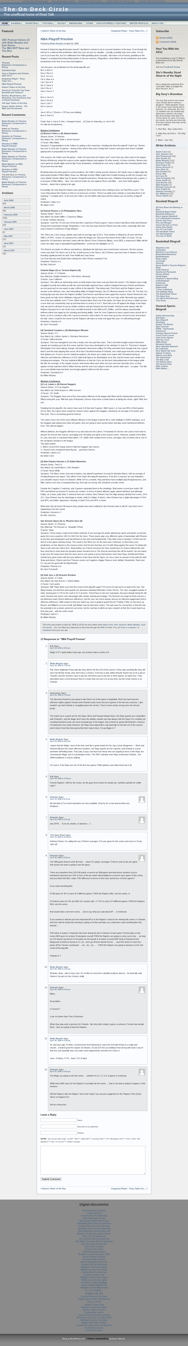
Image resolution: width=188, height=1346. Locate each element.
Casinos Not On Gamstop (94, 1215)
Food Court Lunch (165, 335)
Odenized (160, 283)
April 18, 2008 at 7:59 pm (60, 695)
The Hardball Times (165, 231)
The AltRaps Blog (164, 292)
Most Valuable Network (167, 346)
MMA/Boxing (76, 23)
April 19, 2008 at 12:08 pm (60, 837)
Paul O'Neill (161, 189)
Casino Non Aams (94, 1249)
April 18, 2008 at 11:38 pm (60, 778)
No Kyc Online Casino (94, 1310)
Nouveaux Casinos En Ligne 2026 (94, 1317)
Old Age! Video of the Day (14, 103)
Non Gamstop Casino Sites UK (94, 1231)
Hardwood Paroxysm (166, 272)
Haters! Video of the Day (13, 87)
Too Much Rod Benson (167, 298)
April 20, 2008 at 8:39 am (60, 857)
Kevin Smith (162, 180)
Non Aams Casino (94, 1246)
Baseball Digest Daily (166, 212)
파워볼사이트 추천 (94, 1293)
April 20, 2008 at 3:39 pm (60, 1040)
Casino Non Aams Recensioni (94, 1315)
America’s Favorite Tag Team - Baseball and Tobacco (16, 91)
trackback (47, 630)
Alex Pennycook (163, 156)
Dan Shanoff (162, 320)
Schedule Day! (9, 70)
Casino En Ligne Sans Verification (94, 1325)
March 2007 (9, 250)
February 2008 (10, 215)
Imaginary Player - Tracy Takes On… (128, 31)
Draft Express (162, 270)
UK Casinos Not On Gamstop (94, 1239)
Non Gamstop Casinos (94, 1210)
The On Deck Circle (36, 9)
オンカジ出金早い (94, 1290)
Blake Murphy (8, 121)
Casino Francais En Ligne (94, 1296)
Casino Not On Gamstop (94, 1272)
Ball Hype (160, 318)
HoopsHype (161, 276)
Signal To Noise (163, 353)
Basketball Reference (166, 254)
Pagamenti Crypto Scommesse (94, 1299)
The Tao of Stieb (164, 236)
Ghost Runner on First (167, 225)
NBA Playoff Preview (12, 84)
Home (5, 23)
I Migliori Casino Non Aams (94, 1287)
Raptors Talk (162, 285)
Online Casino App (94, 1304)
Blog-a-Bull (161, 259)
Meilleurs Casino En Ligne (94, 1320)
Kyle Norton (161, 182)
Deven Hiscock (163, 167)
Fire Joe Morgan (163, 223)
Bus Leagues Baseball (166, 216)
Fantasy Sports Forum (167, 333)
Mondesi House (163, 344)
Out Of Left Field (164, 229)
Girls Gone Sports (164, 337)
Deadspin (160, 322)
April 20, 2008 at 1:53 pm (60, 969)
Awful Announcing (165, 315)
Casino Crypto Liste (94, 1275)
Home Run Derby (164, 227)
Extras (159, 174)
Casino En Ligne (94, 1330)
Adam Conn (161, 152)
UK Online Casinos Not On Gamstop (94, 1241)
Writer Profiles (139, 23)
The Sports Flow (164, 364)
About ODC (157, 23)
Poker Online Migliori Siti (94, 1285)
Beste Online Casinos (94, 1257)
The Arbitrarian (163, 357)
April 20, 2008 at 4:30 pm (60, 1071)
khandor (6, 136)
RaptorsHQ (161, 287)
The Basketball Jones (166, 294)
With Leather (162, 366)
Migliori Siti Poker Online (94, 1322)
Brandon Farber (163, 163)
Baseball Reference (165, 214)
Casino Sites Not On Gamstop (94, 1226)
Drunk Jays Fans (164, 220)
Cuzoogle (160, 261)
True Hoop (161, 300)
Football (48, 23)
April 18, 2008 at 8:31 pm (60, 741)
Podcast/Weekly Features (111, 23)
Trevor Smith (162, 196)
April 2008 (8, 200)
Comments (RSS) (168, 42)
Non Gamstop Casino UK (94, 1244)
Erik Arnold (161, 171)
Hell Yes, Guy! (162, 340)
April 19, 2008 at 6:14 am (60, 819)
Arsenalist (161, 250)
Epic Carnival (162, 326)
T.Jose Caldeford (164, 289)
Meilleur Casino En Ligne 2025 (94, 1254)
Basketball (32, 23)
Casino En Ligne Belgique (94, 1282)
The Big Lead (162, 360)
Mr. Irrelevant (162, 349)
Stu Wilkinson (162, 193)
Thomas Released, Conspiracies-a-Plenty (14, 65)
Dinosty (159, 263)
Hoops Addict (162, 274)
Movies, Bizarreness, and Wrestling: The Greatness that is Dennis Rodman (16, 97)
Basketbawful (162, 256)
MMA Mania (161, 342)
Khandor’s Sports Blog (167, 278)
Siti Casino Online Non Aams (94, 1221)
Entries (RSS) (166, 38)
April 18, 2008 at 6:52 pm (60, 648)
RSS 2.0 (104, 627)
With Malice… (162, 368)
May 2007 (8, 236)
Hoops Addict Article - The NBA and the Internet (15, 107)
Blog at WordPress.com (73, 1339)
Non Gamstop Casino (94, 1218)
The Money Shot (164, 362)
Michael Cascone (164, 187)
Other (89, 23)
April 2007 (8, 243)
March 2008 (9, 207)
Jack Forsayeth (163, 178)
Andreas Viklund (117, 1339)
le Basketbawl (162, 281)
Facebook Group (172, 67)
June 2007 (9, 229)
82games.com (162, 248)
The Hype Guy (163, 296)
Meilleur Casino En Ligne (94, 1267)
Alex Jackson (162, 154)
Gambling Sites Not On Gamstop (94, 1223)
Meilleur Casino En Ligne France (94, 1233)
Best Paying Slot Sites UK (94, 1262)
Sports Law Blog (164, 355)
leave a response (128, 627)
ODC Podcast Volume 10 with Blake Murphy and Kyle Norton (16, 43)
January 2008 (10, 222)
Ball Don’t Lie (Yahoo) (166, 252)
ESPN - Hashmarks (165, 329)
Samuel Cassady (164, 191)
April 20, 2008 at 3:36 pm (60, 989)
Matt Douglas (162, 185)
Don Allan (160, 169)
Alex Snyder (161, 158)
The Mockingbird (164, 234)
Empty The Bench (164, 324)
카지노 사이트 (94, 1301)
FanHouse (161, 331)
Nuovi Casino (94, 1213)
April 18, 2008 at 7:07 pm (60, 665)
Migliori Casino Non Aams (94, 1269)
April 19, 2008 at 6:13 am (60, 799)
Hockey (61, 23)
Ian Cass (160, 176)
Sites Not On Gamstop (94, 1236)
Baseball (16, 23)
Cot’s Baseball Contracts (168, 218)
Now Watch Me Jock (165, 351)
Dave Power (161, 165)
